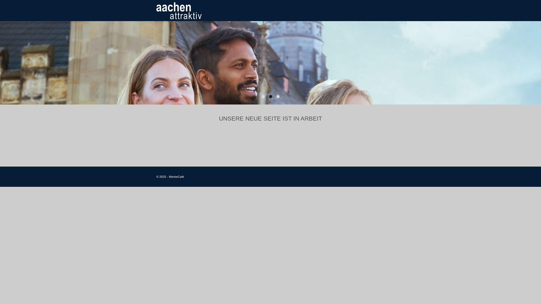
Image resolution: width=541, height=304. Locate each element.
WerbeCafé (176, 176)
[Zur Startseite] (179, 10)
